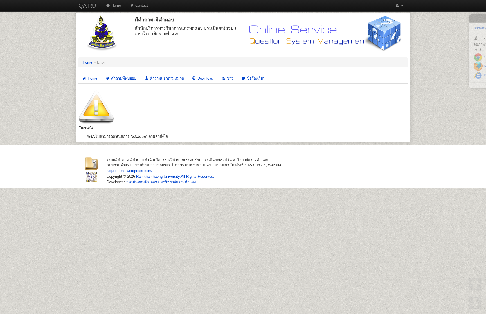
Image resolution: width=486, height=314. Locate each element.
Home (115, 5)
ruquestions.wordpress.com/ (129, 171)
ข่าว (229, 78)
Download (204, 78)
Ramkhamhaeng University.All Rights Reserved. (175, 176)
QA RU (87, 6)
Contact (141, 5)
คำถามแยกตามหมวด (166, 78)
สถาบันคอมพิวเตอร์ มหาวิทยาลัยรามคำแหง (161, 182)
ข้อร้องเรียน (256, 78)
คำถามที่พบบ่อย (123, 78)
